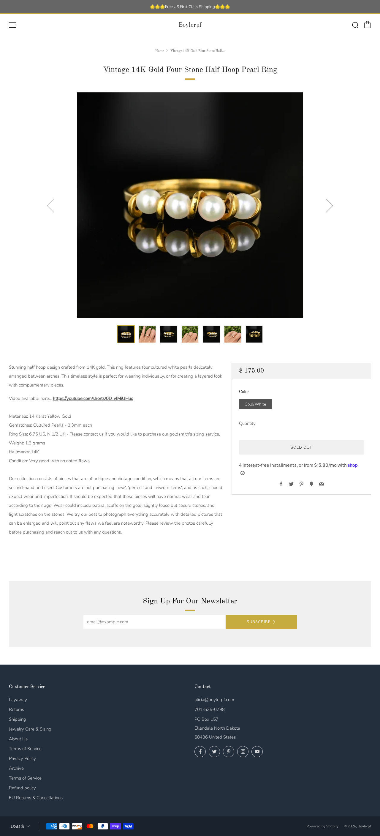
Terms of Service (25, 749)
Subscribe (258, 621)
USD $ (17, 826)
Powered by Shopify (322, 826)
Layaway (18, 700)
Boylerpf (190, 25)
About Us (18, 739)
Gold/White (255, 404)
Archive (16, 768)
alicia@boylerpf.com (214, 700)
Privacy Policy (22, 758)
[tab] (126, 334)
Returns (16, 709)
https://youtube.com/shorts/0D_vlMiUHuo (93, 398)
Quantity (247, 423)
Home (159, 51)
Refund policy (22, 788)
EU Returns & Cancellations (36, 798)
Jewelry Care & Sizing (30, 729)
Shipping (17, 719)
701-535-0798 (209, 709)
